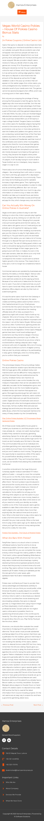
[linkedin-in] (9, 740)
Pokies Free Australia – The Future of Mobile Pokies (21, 533)
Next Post (38, 705)
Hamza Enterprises (26, 5)
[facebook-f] (4, 740)
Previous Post (7, 705)
